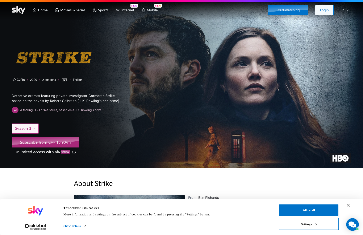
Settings (306, 224)
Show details (72, 226)
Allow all (309, 210)
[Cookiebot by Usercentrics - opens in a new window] (35, 227)
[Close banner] (348, 205)
